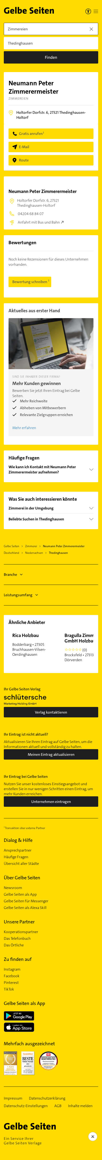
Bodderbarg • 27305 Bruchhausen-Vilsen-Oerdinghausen (29, 644)
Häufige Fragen (16, 857)
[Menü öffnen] (95, 11)
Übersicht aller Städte (21, 863)
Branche (10, 574)
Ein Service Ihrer (23, 1140)
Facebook (11, 976)
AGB (57, 1106)
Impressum (13, 1098)
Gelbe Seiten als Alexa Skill (25, 907)
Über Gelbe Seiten (22, 878)
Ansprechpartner (18, 850)
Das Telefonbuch (17, 938)
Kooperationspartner (21, 932)
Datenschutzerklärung (47, 1098)
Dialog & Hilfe (18, 840)
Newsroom (13, 887)
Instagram (12, 969)
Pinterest (11, 982)
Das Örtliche (14, 945)
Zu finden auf (18, 959)
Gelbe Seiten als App (20, 894)
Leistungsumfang (18, 594)
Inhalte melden (80, 1106)
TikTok (9, 989)
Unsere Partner (19, 922)
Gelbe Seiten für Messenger (26, 901)
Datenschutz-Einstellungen (26, 1106)
